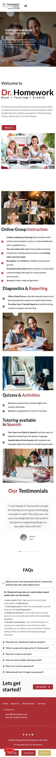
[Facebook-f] (23, 735)
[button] (25, 6)
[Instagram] (29, 735)
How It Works (28, 703)
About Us (15, 703)
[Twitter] (26, 735)
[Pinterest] (32, 735)
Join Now (41, 703)
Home (5, 703)
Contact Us (9, 709)
